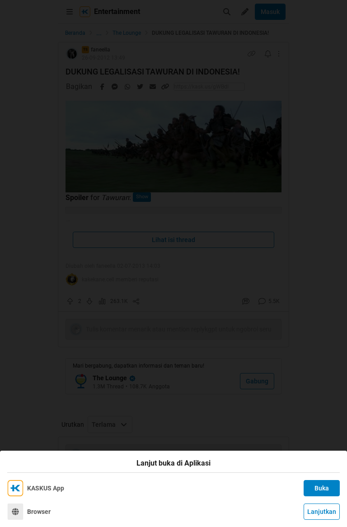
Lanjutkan (321, 511)
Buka (321, 488)
